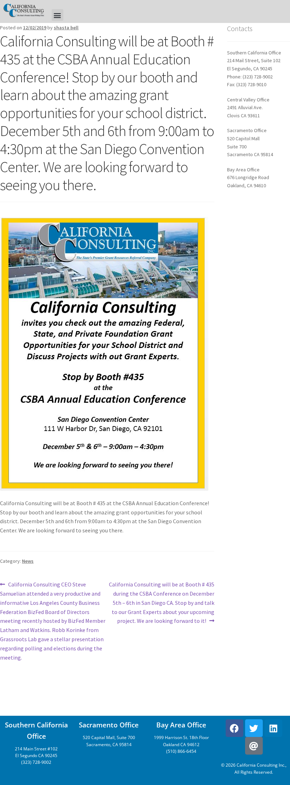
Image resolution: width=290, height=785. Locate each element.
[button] (57, 15)
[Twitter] (254, 728)
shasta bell (66, 27)
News (28, 561)
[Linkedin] (273, 728)
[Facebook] (234, 728)
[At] (254, 746)
